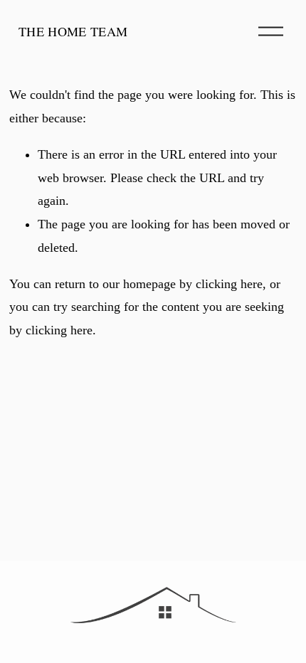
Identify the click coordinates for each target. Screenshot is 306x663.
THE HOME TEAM (73, 31)
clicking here (229, 284)
